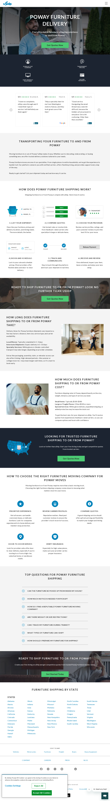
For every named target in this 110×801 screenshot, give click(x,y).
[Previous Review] (11, 110)
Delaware (11, 724)
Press (67, 760)
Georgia (11, 730)
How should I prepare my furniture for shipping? (52, 641)
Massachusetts (33, 727)
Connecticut (12, 720)
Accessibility (83, 789)
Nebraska (51, 711)
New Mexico (52, 724)
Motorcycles (31, 752)
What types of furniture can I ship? (45, 633)
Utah (89, 711)
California (11, 714)
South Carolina (72, 724)
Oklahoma (71, 711)
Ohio (69, 708)
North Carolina (72, 701)
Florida (10, 727)
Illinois (29, 701)
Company (26, 760)
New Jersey (51, 720)
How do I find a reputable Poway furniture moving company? (53, 608)
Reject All (38, 786)
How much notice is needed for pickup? (47, 599)
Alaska (10, 704)
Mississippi (51, 701)
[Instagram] (48, 769)
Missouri (50, 704)
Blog (86, 760)
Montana (50, 708)
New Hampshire (53, 717)
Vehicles (16, 752)
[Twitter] (55, 769)
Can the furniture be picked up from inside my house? (54, 591)
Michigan (30, 730)
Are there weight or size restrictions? (47, 617)
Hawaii (10, 733)
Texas (89, 708)
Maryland (31, 724)
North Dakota (72, 704)
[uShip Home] (7, 3)
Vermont (90, 714)
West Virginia (92, 724)
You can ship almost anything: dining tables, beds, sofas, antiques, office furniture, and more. (52, 634)
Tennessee (91, 704)
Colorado (11, 717)
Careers (47, 760)
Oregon (70, 714)
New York (51, 727)
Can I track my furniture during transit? (48, 625)
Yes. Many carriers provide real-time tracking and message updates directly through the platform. (53, 626)
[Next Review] (99, 110)
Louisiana (30, 717)
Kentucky (31, 714)
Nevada (50, 714)
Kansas (30, 711)
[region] (35, 786)
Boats (74, 752)
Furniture (47, 752)
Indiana (30, 704)
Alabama (11, 701)
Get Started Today (55, 674)
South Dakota (92, 701)
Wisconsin (91, 727)
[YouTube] (62, 769)
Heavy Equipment (91, 752)
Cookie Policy (68, 789)
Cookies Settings (13, 786)
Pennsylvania (72, 717)
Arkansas (11, 711)
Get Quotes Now (55, 45)
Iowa (29, 708)
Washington (91, 720)
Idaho (10, 737)
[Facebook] (41, 769)
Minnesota (31, 733)
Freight (61, 752)
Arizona (10, 708)
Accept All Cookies (41, 793)
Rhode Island (72, 720)
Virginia (90, 717)
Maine (29, 720)
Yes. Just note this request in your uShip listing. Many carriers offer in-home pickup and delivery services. (54, 592)
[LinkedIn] (75, 769)
